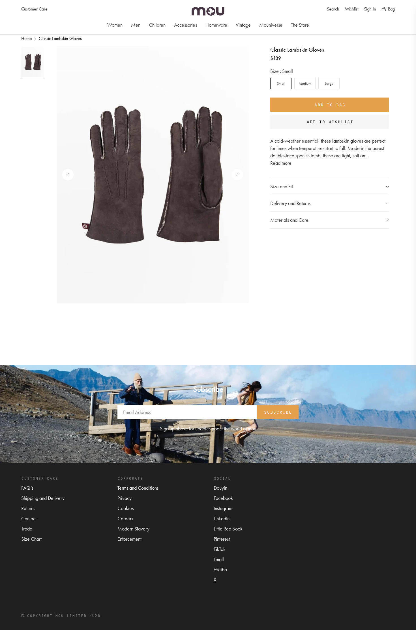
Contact (29, 518)
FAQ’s (27, 488)
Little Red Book (228, 528)
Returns (28, 508)
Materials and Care (289, 220)
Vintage (243, 25)
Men (135, 25)
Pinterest (222, 539)
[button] (234, 174)
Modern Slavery (133, 528)
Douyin (220, 488)
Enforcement (129, 539)
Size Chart (31, 539)
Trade (26, 528)
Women (115, 25)
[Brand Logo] (208, 11)
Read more (280, 163)
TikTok (220, 549)
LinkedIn (222, 518)
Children (157, 25)
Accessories (185, 25)
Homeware (216, 25)
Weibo (220, 569)
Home (26, 38)
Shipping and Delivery (43, 498)
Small (281, 83)
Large (329, 83)
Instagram (223, 508)
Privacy (124, 498)
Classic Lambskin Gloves (60, 38)
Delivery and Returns (290, 203)
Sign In (370, 9)
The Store (300, 25)
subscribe (278, 411)
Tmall (219, 559)
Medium (305, 83)
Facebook (223, 498)
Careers (125, 518)
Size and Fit (281, 186)
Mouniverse (270, 25)
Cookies (125, 508)
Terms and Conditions (137, 488)
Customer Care (34, 9)
